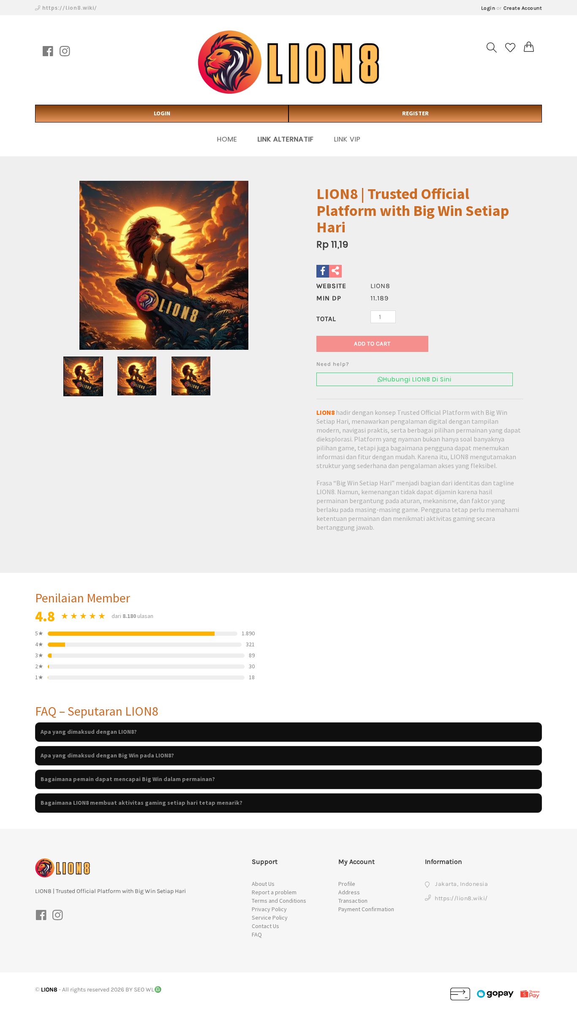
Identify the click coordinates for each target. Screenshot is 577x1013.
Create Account (523, 8)
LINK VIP (347, 139)
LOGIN (162, 113)
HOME (227, 139)
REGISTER (415, 113)
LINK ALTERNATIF (286, 139)
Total (326, 319)
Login (488, 8)
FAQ (257, 934)
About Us (263, 884)
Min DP (328, 298)
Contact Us (265, 926)
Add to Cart (372, 343)
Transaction (352, 900)
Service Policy (270, 917)
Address (349, 892)
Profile (346, 884)
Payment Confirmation (366, 909)
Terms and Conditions (279, 900)
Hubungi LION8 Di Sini (417, 379)
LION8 (325, 412)
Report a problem (274, 892)
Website (331, 286)
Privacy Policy (269, 909)
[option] (163, 265)
